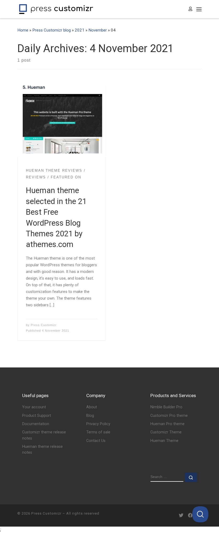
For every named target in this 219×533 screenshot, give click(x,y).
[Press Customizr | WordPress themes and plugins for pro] (56, 8)
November (97, 30)
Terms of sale (98, 432)
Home (22, 30)
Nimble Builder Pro (166, 407)
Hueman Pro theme (167, 424)
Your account (34, 407)
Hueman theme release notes (42, 449)
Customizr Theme (166, 432)
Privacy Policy (98, 424)
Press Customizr (44, 325)
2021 (79, 30)
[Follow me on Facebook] (190, 515)
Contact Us (95, 440)
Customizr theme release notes (44, 435)
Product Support (36, 415)
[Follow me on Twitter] (181, 515)
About (91, 407)
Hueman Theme (164, 440)
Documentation (35, 424)
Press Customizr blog (51, 30)
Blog (90, 415)
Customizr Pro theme (169, 415)
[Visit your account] (190, 9)
